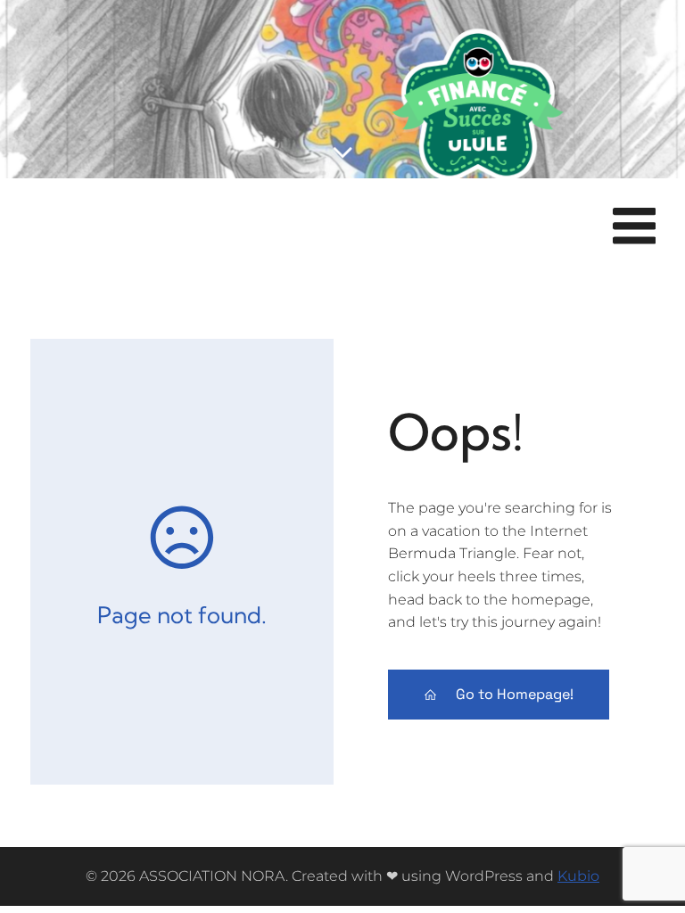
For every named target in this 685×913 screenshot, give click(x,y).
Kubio (578, 876)
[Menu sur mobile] (634, 227)
